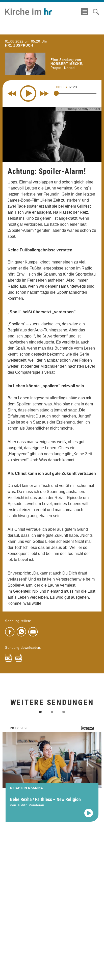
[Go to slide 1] (40, 712)
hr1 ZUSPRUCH (19, 45)
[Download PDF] (8, 658)
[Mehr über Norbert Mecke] (25, 64)
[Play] (28, 93)
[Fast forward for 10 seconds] (44, 93)
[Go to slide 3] (63, 712)
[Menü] (84, 11)
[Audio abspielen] (88, 813)
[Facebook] (10, 632)
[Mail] (33, 632)
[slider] (56, 93)
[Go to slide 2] (52, 712)
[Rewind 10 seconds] (12, 93)
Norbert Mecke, (67, 64)
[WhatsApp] (21, 632)
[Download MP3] (18, 658)
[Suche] (96, 12)
